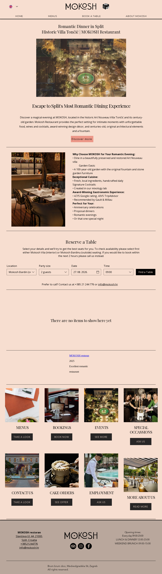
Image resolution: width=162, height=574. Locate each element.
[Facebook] (89, 546)
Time (107, 266)
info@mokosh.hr (108, 284)
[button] (81, 68)
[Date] (98, 272)
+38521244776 (29, 544)
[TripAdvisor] (73, 546)
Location (12, 266)
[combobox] (21, 272)
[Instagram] (81, 546)
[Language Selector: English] (13, 6)
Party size (44, 266)
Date (74, 266)
